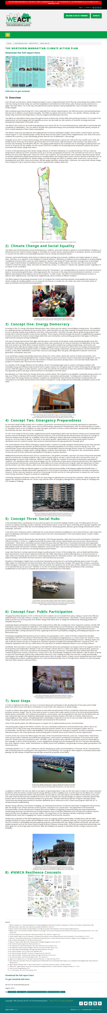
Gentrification (12, 992)
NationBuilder (97, 1009)
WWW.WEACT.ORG (53, 3)
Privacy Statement (66, 1001)
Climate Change (21, 992)
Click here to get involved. (17, 91)
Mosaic (78, 1009)
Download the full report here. (22, 52)
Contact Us (88, 7)
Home (9, 43)
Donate (96, 16)
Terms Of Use (54, 1001)
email (15, 1009)
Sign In (81, 7)
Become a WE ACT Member (77, 16)
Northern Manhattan (53, 992)
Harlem (63, 992)
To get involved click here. (17, 979)
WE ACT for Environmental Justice (36, 992)
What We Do (44, 43)
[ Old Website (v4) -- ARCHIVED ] (26, 43)
